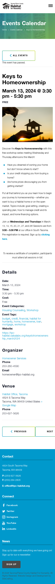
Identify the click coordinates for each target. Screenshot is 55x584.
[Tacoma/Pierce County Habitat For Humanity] (12, 6)
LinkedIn (11, 529)
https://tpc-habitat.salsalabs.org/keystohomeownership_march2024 (25, 336)
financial (23, 318)
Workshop (32, 310)
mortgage (7, 324)
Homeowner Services (14, 358)
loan (39, 321)
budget (6, 318)
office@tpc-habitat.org (17, 486)
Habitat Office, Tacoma (15, 394)
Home (4, 30)
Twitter (10, 511)
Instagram (12, 517)
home (17, 321)
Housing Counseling (13, 310)
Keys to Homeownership (35, 30)
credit (15, 318)
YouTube (11, 523)
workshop (20, 324)
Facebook (12, 505)
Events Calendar (16, 30)
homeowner (28, 321)
